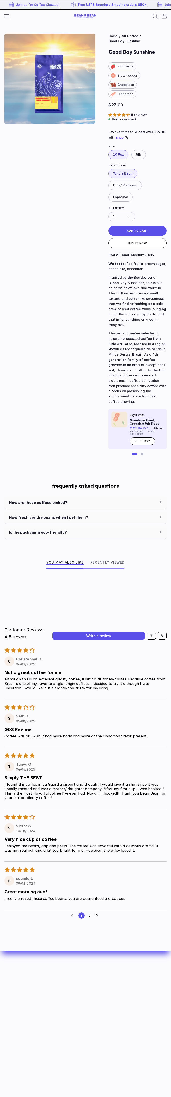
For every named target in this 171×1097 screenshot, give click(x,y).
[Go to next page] (98, 915)
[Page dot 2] (142, 454)
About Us (98, 991)
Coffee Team (16, 1036)
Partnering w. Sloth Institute (30, 1052)
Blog (94, 999)
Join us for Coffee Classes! (25, 4)
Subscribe (99, 976)
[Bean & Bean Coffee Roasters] (85, 16)
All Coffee (130, 36)
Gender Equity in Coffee (26, 1044)
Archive (97, 1014)
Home (113, 36)
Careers (11, 1059)
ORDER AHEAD (103, 983)
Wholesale (99, 1006)
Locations (13, 1029)
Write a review (98, 636)
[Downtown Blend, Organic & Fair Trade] (119, 419)
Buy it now (137, 243)
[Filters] (151, 636)
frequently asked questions (85, 486)
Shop (94, 968)
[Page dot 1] (134, 454)
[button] (154, 16)
